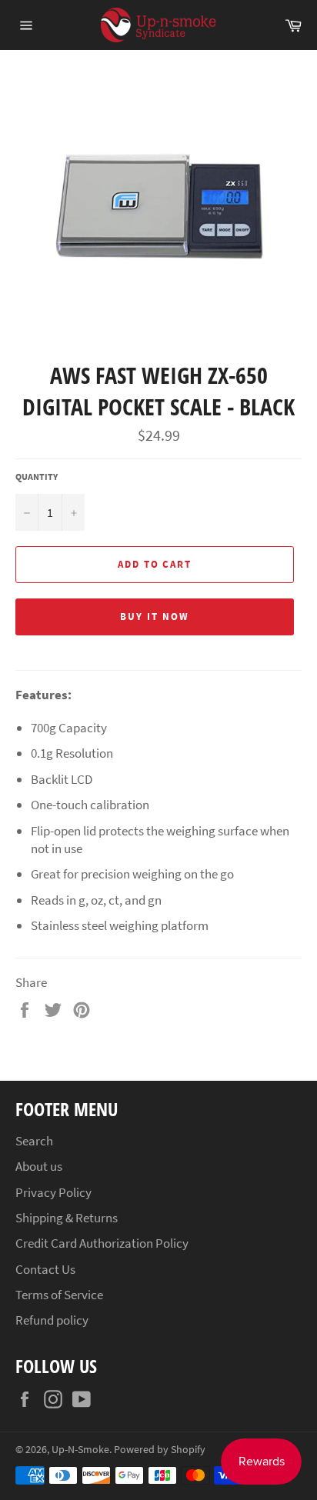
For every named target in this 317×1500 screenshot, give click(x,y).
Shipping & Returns (66, 1217)
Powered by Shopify (159, 1449)
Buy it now (154, 616)
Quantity (36, 476)
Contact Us (45, 1269)
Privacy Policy (53, 1192)
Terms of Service (59, 1294)
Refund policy (51, 1320)
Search (34, 1140)
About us (38, 1166)
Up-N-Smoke (80, 1449)
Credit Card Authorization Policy (102, 1243)
